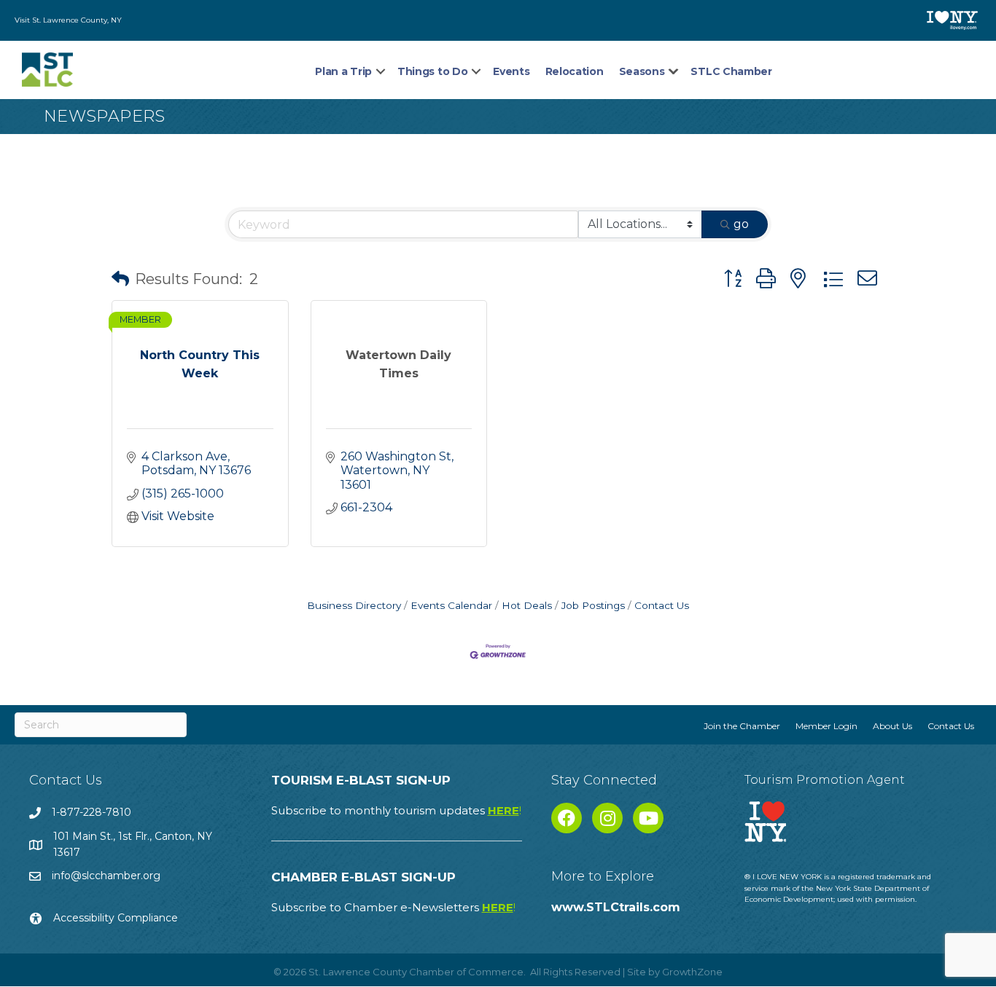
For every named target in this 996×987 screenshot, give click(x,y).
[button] (120, 279)
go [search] (741, 224)
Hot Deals (527, 605)
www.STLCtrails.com (615, 907)
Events (511, 71)
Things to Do (432, 71)
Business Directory (354, 605)
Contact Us (661, 605)
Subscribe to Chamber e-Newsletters (393, 907)
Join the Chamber (742, 725)
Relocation (574, 71)
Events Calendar (451, 605)
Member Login (826, 725)
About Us (892, 725)
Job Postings (593, 605)
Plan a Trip (343, 71)
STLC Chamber (730, 71)
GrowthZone (692, 972)
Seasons (642, 71)
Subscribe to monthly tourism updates (396, 810)
